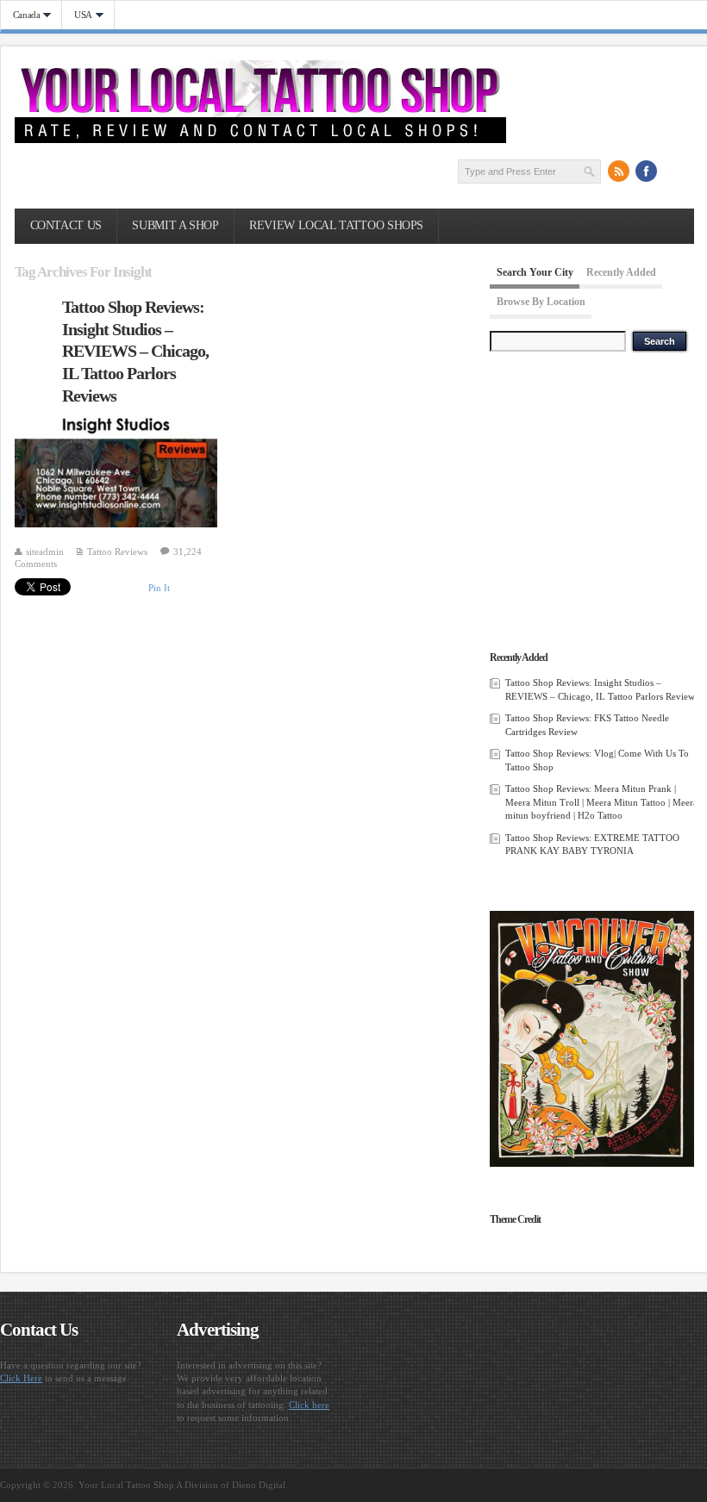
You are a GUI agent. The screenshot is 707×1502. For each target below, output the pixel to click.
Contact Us (66, 225)
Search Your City (535, 272)
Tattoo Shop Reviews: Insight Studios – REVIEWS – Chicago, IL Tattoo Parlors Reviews (135, 351)
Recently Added (621, 272)
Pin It (159, 588)
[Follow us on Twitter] (674, 170)
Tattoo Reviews (117, 551)
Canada (21, 15)
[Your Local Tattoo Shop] (260, 139)
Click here (309, 1404)
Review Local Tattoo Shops (336, 225)
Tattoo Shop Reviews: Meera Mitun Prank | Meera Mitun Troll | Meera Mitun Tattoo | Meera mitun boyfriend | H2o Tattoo (601, 801)
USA (77, 15)
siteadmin (45, 551)
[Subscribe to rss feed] (619, 170)
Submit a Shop (175, 225)
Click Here (21, 1378)
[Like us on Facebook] (646, 170)
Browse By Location (541, 302)
